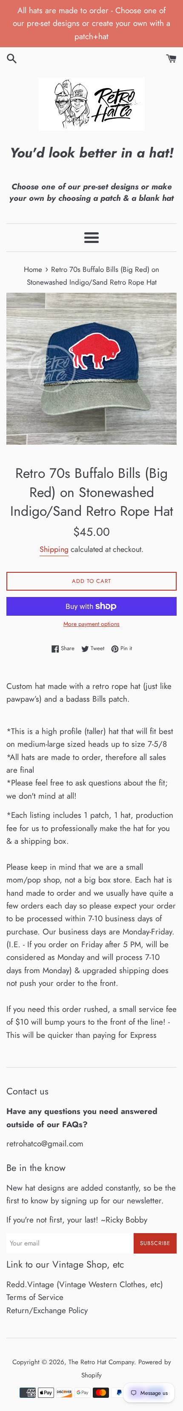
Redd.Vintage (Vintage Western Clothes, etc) (84, 1284)
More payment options (91, 624)
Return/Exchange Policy (47, 1310)
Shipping (54, 549)
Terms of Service (34, 1297)
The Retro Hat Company (101, 1362)
